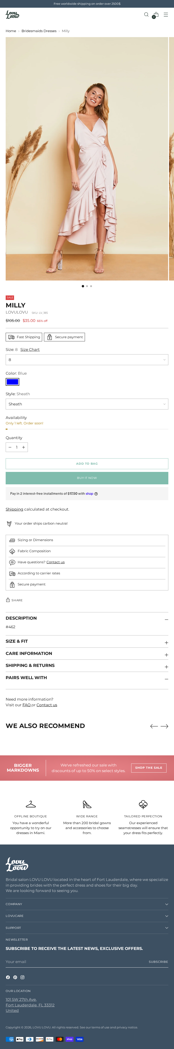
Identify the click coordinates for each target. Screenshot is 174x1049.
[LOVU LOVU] (12, 14)
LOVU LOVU (42, 1027)
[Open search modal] (146, 14)
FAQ (26, 705)
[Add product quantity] (10, 447)
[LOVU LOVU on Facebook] (8, 978)
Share (17, 600)
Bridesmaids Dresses (39, 31)
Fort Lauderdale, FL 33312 (30, 1005)
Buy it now (87, 478)
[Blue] (12, 382)
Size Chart (30, 349)
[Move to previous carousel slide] (154, 726)
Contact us (55, 562)
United (12, 1010)
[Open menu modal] (166, 14)
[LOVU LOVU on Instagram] (23, 978)
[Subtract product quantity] (23, 447)
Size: (12, 349)
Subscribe (158, 961)
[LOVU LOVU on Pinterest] (15, 978)
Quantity (14, 437)
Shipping (14, 509)
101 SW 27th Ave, (21, 999)
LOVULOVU (17, 312)
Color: (16, 373)
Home (11, 31)
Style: (18, 394)
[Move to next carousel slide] (164, 726)
